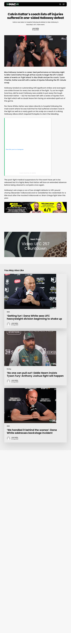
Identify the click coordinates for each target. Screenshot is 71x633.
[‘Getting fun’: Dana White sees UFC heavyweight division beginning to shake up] (35, 301)
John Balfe (35, 28)
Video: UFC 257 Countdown (35, 244)
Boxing (9, 369)
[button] (64, 4)
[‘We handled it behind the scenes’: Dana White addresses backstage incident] (35, 415)
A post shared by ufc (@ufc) (27, 173)
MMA (8, 312)
